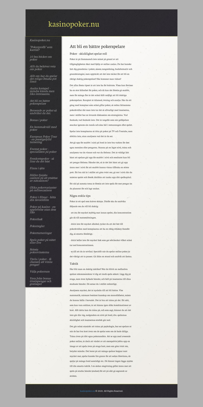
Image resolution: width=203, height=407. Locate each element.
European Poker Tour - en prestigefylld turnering (43, 139)
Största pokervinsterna (39, 250)
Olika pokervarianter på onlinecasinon (43, 188)
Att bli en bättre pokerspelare (40, 102)
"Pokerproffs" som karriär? (41, 48)
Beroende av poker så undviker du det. (43, 111)
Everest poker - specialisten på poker (43, 150)
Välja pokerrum (40, 271)
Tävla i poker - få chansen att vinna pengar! (41, 261)
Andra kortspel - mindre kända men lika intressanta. (42, 91)
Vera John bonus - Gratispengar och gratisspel (41, 281)
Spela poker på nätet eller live (42, 241)
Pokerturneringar (41, 233)
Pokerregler (37, 226)
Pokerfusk (36, 219)
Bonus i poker (38, 120)
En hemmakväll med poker (43, 128)
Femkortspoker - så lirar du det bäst (42, 159)
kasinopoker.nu (87, 390)
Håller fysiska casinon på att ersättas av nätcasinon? (43, 177)
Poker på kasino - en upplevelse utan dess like (43, 209)
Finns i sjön (37, 168)
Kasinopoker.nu (40, 40)
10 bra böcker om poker (41, 58)
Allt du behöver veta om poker (42, 67)
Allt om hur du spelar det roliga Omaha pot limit (43, 78)
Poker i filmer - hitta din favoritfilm (43, 198)
